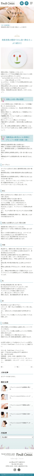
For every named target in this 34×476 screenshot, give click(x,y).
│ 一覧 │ (17, 367)
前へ (2, 367)
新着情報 (6, 25)
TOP (2, 25)
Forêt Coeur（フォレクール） (26, 474)
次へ (32, 367)
